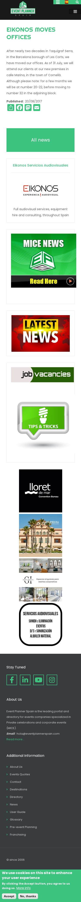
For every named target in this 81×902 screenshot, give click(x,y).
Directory (16, 797)
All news (40, 140)
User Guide (17, 812)
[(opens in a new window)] (40, 511)
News (14, 804)
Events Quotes (20, 774)
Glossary (16, 819)
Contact (15, 782)
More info (23, 888)
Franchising (18, 835)
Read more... (15, 739)
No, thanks (28, 896)
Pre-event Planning (23, 827)
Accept (9, 896)
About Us (16, 767)
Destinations (18, 789)
